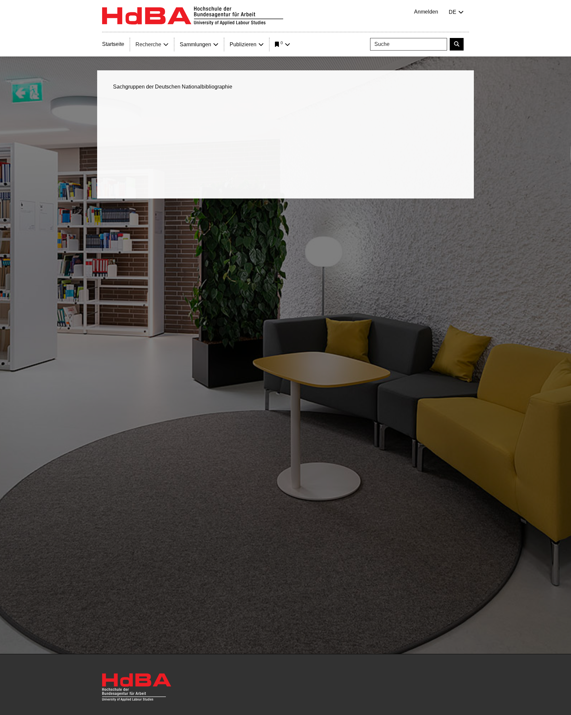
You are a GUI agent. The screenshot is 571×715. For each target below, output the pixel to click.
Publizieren (243, 44)
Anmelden (426, 12)
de (452, 12)
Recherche (148, 44)
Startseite (113, 44)
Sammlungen (195, 44)
